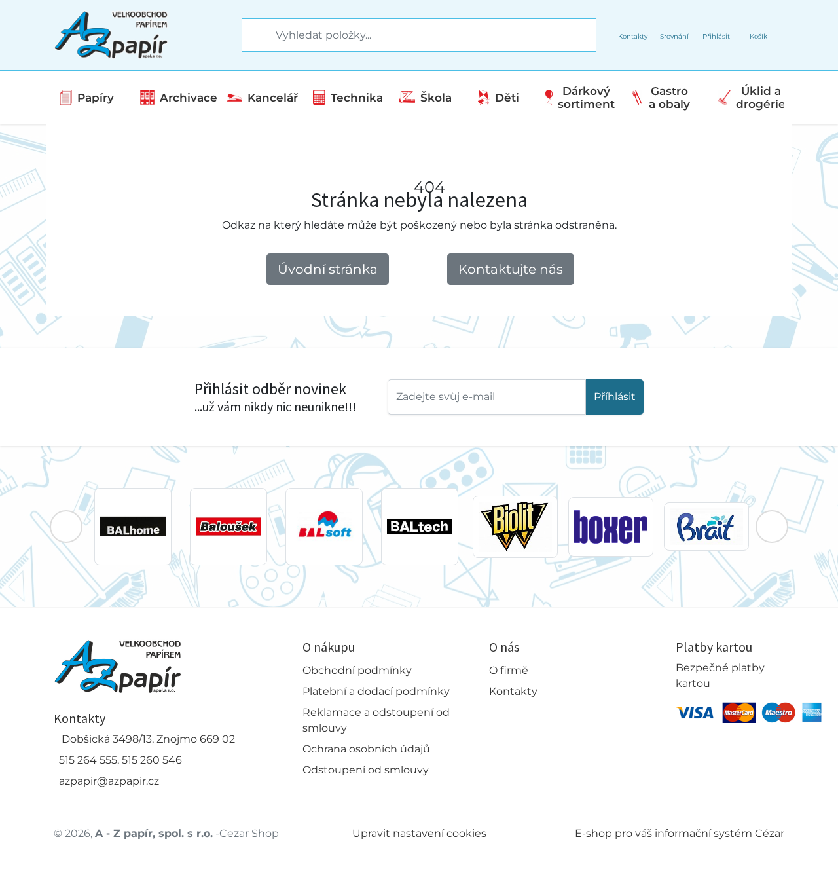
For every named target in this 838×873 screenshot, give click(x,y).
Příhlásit (615, 396)
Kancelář (272, 97)
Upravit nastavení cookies (419, 833)
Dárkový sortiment (586, 97)
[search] (252, 35)
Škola (436, 97)
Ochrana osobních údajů (366, 749)
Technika (357, 97)
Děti (507, 97)
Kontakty (513, 691)
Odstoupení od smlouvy (365, 770)
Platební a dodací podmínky (376, 691)
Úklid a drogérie (761, 97)
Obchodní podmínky (357, 670)
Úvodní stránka (328, 269)
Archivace (188, 97)
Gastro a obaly (669, 97)
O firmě (508, 670)
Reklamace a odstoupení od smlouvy (376, 720)
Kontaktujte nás (510, 269)
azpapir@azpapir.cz (109, 781)
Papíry (95, 97)
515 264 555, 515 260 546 (120, 760)
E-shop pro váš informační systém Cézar (679, 833)
